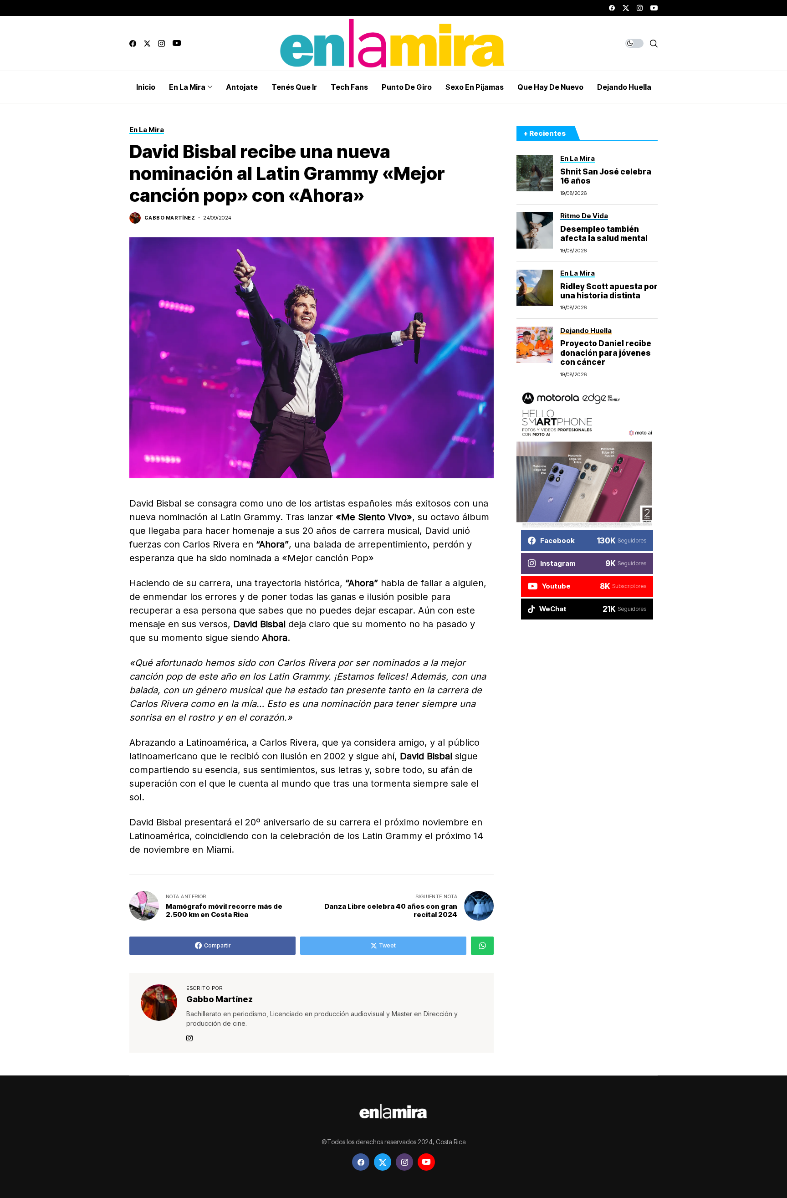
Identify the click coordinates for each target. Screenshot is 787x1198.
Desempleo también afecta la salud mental (604, 234)
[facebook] (612, 8)
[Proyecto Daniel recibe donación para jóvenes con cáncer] (534, 345)
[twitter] (626, 8)
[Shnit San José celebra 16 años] (534, 173)
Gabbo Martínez (169, 218)
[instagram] (640, 8)
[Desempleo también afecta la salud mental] (534, 230)
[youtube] (654, 7)
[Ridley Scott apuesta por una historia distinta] (534, 288)
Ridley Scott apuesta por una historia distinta (609, 291)
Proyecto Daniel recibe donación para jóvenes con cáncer (605, 353)
